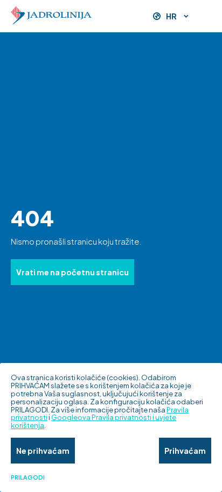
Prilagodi (28, 477)
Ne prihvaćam (43, 450)
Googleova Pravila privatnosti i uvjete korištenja (93, 421)
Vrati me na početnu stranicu (72, 272)
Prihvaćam (185, 450)
